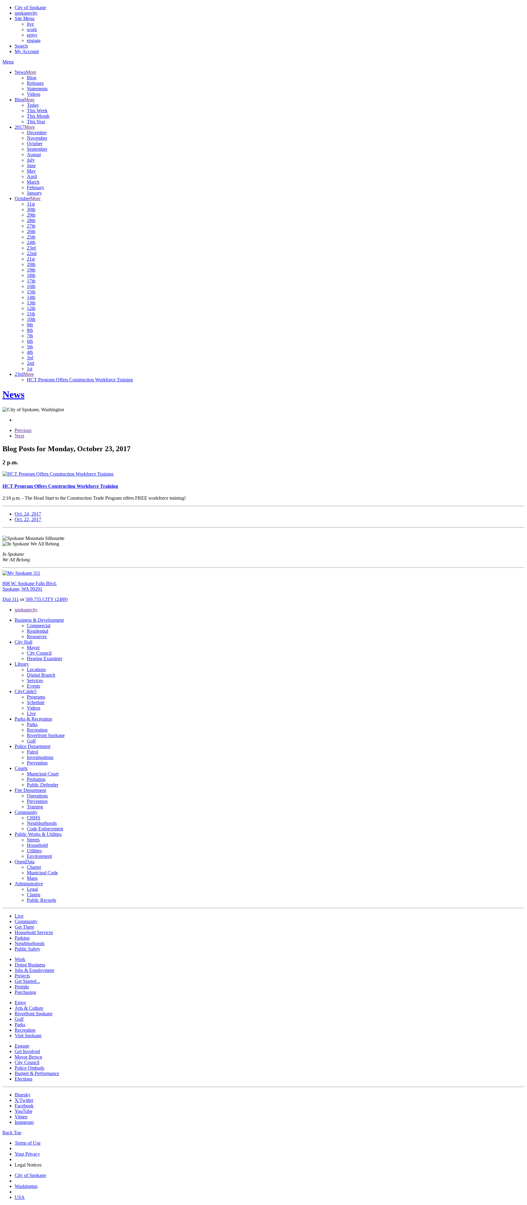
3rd (30, 357)
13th (31, 302)
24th (31, 242)
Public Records (41, 900)
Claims (33, 894)
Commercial (38, 625)
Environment (39, 856)
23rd (31, 247)
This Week (37, 110)
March (33, 182)
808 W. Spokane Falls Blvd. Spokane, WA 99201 (29, 586)
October (34, 143)
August (34, 154)
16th (31, 286)
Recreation (37, 729)
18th (31, 275)
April (32, 176)
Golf (31, 740)
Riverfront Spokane (46, 735)
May (31, 171)
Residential (37, 631)
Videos (33, 94)
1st (29, 368)
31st (31, 204)
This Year (36, 121)
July (31, 160)
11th (31, 313)
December (37, 132)
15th (31, 291)
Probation (36, 779)
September (37, 149)
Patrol (32, 751)
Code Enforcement (45, 828)
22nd (32, 253)
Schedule (36, 702)
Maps (32, 878)
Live (31, 713)
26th (31, 231)
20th (31, 264)
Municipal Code (42, 872)
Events (33, 686)
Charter (34, 867)
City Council (39, 653)
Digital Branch (41, 675)
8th (30, 330)
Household (37, 845)
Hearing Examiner (44, 658)
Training (35, 806)
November (37, 138)
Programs (36, 697)
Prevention (37, 762)
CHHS (33, 817)
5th (30, 346)
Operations (37, 795)
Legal (32, 889)
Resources (37, 636)
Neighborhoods (42, 823)
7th (30, 335)
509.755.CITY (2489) (46, 599)
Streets (33, 839)
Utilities (34, 850)
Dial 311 (10, 599)
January (34, 193)
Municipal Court (43, 773)
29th (31, 215)
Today (33, 105)
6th (30, 341)
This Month (38, 116)
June (31, 165)
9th (30, 324)
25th (31, 236)
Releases (35, 83)
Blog (31, 77)
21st (31, 258)
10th (31, 319)
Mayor (33, 647)
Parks (32, 724)
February (35, 187)
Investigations (40, 757)
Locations (36, 669)
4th (30, 352)
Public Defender (42, 784)
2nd (30, 363)
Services (35, 680)
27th (31, 225)
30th (31, 209)
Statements (37, 88)
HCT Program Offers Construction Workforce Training (80, 379)
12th (31, 308)
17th (31, 280)
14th (31, 297)
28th (31, 220)
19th (31, 269)
